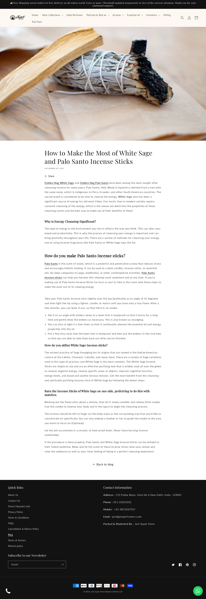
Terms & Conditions (18, 517)
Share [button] (51, 176)
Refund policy (15, 546)
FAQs (11, 523)
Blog (10, 534)
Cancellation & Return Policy (23, 529)
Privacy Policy (15, 512)
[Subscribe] (62, 564)
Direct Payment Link (19, 506)
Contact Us (14, 500)
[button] (52, 15)
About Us (13, 495)
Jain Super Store (98, 592)
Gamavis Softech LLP (113, 592)
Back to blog (105, 464)
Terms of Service (17, 540)
